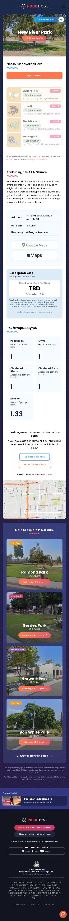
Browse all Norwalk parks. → (34, 755)
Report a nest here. (39, 159)
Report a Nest (34, 75)
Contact (20, 904)
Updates (49, 904)
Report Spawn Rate (35, 464)
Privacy (34, 904)
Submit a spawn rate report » (34, 312)
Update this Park (35, 456)
